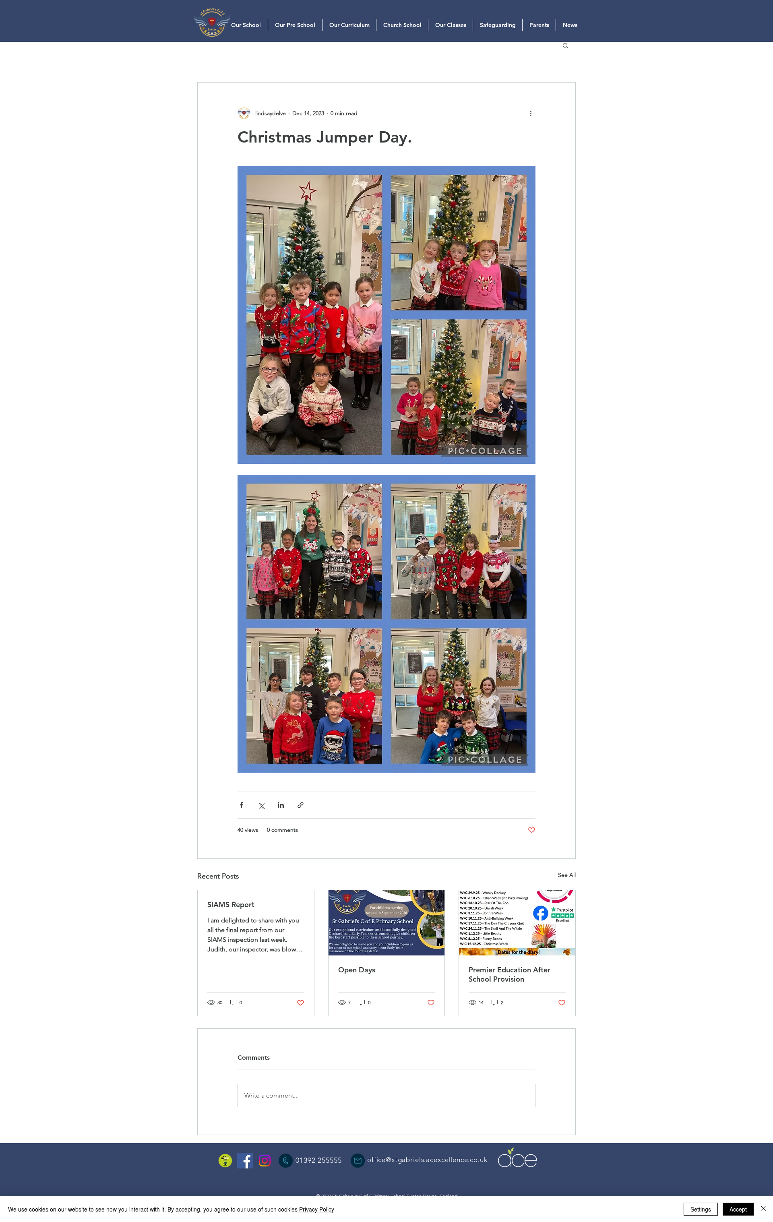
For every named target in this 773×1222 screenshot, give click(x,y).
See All (567, 875)
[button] (565, 45)
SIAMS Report (230, 904)
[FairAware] (225, 1160)
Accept (738, 1209)
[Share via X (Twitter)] (261, 805)
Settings (700, 1209)
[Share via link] (300, 805)
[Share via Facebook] (241, 805)
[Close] (763, 1209)
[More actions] (530, 113)
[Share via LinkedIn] (281, 805)
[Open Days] (387, 922)
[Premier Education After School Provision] (517, 922)
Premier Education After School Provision (509, 974)
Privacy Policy (316, 1209)
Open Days (356, 969)
